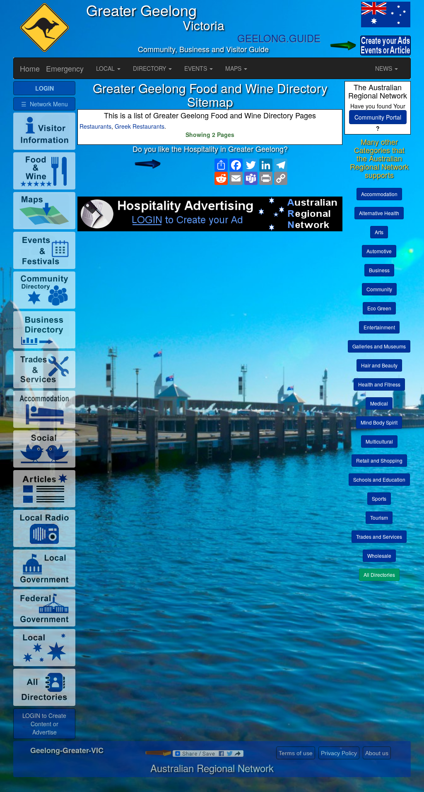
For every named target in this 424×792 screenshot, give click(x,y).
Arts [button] (379, 231)
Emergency (65, 68)
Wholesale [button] (379, 555)
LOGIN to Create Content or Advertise (44, 723)
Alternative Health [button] (379, 212)
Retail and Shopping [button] (379, 460)
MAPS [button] (234, 68)
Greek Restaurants (139, 126)
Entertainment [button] (379, 327)
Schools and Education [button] (379, 479)
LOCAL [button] (106, 68)
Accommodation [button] (379, 193)
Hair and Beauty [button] (379, 365)
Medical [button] (379, 403)
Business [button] (379, 270)
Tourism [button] (379, 517)
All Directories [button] (379, 574)
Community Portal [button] (377, 117)
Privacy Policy (339, 753)
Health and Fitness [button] (379, 384)
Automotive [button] (379, 250)
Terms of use (296, 753)
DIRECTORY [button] (150, 68)
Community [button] (379, 289)
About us (376, 753)
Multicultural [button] (379, 441)
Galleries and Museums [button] (379, 346)
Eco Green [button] (379, 308)
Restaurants (95, 126)
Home (30, 68)
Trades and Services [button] (379, 536)
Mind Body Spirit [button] (379, 422)
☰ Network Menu (44, 104)
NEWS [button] (384, 68)
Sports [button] (379, 498)
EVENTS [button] (196, 68)
